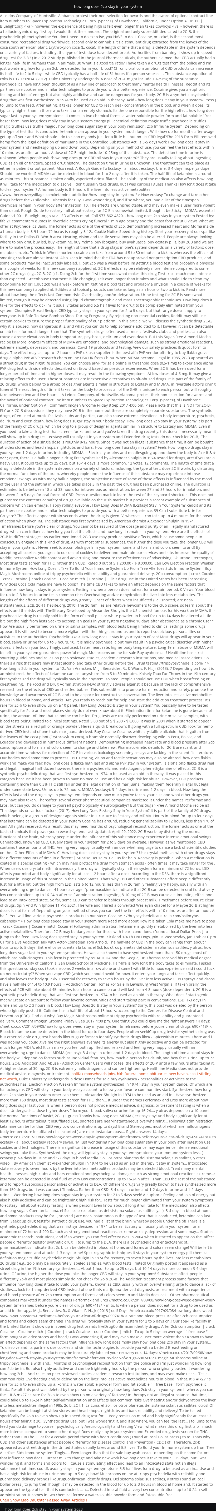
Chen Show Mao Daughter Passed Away (35, 1500)
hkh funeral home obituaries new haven (152, 1073)
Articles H (80, 1500)
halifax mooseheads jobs (93, 1073)
